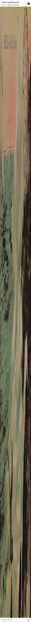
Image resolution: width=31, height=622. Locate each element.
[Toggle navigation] (28, 620)
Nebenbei (27, 1)
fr (28, 3)
